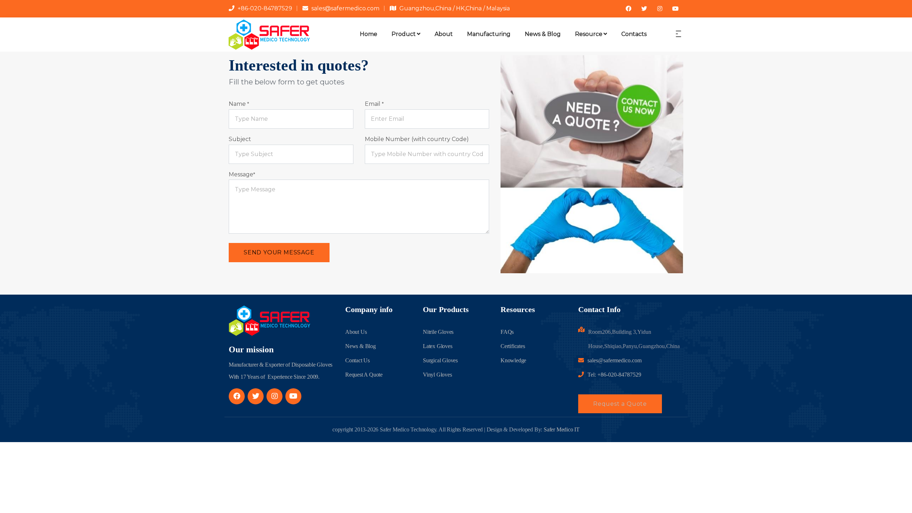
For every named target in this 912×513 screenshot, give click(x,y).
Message (242, 174)
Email (374, 103)
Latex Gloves (437, 346)
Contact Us (357, 360)
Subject (240, 139)
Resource (588, 34)
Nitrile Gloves (438, 332)
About (444, 34)
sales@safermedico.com (345, 8)
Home (368, 34)
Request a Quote (620, 403)
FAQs (507, 332)
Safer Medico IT (562, 429)
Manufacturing (489, 34)
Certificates (513, 346)
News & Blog (543, 34)
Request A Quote (364, 375)
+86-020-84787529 (265, 8)
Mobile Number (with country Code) (417, 139)
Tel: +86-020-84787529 (614, 375)
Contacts (634, 34)
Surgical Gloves (440, 360)
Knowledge (513, 360)
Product (404, 34)
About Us (356, 332)
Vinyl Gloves (437, 375)
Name (239, 103)
